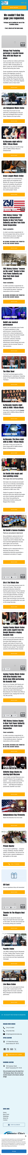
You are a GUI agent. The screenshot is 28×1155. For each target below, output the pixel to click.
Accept (14, 1151)
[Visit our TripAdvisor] (11, 1049)
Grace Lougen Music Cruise (13, 175)
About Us (5, 1118)
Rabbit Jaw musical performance (10, 323)
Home (4, 1112)
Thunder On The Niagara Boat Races (14, 914)
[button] (25, 1136)
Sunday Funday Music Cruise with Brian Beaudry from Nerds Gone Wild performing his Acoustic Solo (14, 678)
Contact (5, 1120)
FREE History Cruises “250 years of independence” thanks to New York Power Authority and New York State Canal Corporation (14, 220)
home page (20, 28)
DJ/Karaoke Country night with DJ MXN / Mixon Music (13, 406)
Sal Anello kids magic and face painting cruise (13, 474)
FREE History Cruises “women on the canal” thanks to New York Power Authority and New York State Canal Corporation (14, 273)
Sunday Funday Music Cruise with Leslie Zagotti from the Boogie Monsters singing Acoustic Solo (14, 631)
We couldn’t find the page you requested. (15, 1014)
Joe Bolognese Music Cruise (13, 108)
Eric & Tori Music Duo (11, 582)
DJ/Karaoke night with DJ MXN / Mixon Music (12, 143)
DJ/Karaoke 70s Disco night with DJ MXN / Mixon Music (13, 440)
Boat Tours (6, 1114)
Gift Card (6, 884)
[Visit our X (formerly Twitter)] (15, 1049)
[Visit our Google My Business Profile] (8, 1049)
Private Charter (8, 846)
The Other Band (8, 371)
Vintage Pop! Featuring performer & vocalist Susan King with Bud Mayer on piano (13, 54)
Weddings (6, 1116)
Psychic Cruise (8, 948)
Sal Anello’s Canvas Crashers (14, 530)
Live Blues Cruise (9, 984)
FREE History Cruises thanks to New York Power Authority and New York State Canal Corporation (13, 724)
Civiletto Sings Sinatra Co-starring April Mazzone (12, 773)
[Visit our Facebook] (5, 1049)
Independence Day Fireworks (14, 814)
